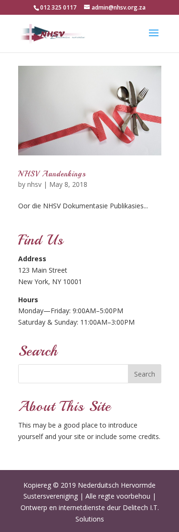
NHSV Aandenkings (52, 174)
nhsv (34, 184)
